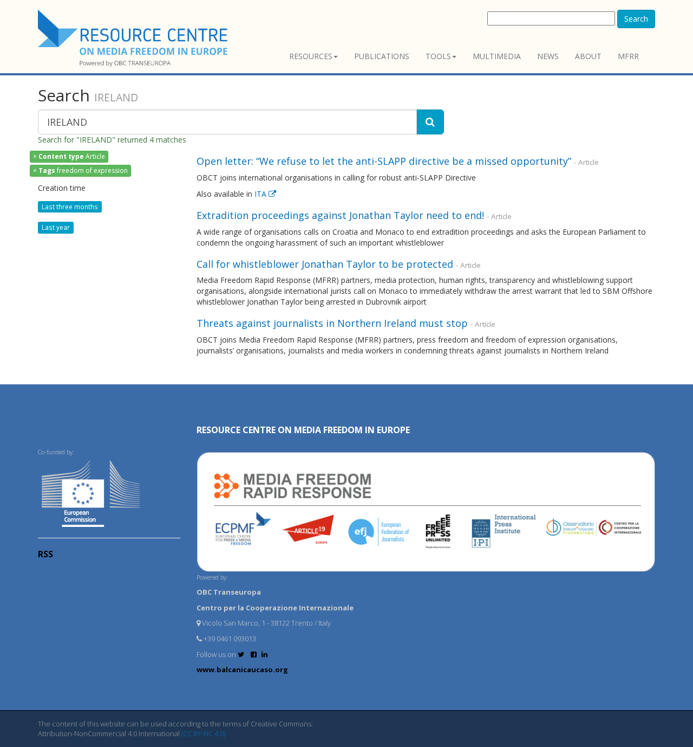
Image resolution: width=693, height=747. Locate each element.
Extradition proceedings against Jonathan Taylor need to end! (340, 215)
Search (636, 19)
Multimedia (497, 56)
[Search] (430, 122)
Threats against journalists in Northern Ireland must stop (332, 323)
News (548, 56)
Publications (381, 56)
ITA (261, 194)
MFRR (628, 56)
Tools (438, 56)
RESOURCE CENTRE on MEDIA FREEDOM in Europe (303, 430)
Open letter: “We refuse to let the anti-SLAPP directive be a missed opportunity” (384, 161)
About (588, 56)
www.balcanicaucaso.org (242, 669)
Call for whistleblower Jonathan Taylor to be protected (325, 264)
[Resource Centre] (134, 38)
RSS (45, 554)
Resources (310, 56)
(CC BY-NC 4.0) (203, 733)
